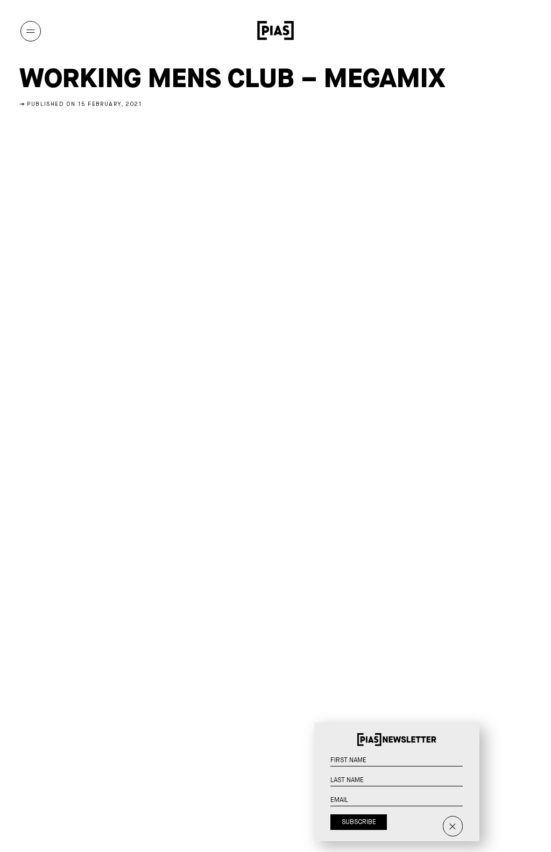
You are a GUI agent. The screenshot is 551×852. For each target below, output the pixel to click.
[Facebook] (521, 30)
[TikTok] (501, 30)
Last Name (470, 786)
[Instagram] (463, 30)
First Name (470, 766)
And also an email (469, 818)
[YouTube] (483, 30)
